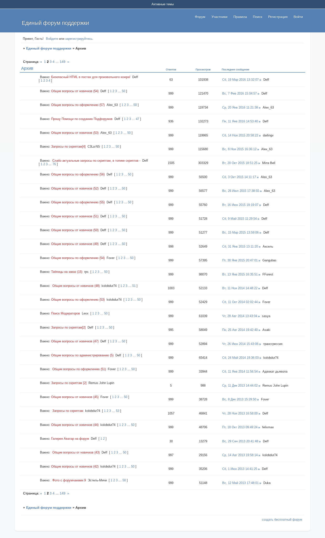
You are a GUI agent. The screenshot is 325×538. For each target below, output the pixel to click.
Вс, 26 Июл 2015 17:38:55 (240, 191)
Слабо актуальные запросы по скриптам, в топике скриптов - (96, 160)
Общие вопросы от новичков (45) (74, 397)
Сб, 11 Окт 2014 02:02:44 (240, 302)
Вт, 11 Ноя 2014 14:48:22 (239, 288)
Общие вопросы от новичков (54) (74, 91)
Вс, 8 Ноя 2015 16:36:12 (239, 149)
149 (62, 62)
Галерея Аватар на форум (70, 438)
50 (123, 91)
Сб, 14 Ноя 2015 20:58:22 (240, 135)
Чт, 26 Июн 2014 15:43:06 (240, 344)
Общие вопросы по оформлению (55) (78, 202)
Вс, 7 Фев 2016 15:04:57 (239, 93)
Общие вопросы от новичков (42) (74, 466)
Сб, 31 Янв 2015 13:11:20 (240, 246)
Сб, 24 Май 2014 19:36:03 (240, 357)
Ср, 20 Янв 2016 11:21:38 (240, 107)
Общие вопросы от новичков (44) (74, 425)
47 (137, 119)
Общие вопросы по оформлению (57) (78, 105)
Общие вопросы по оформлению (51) (79, 369)
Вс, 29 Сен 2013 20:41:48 (240, 441)
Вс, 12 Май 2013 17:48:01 (240, 483)
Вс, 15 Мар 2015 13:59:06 (240, 232)
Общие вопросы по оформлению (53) (78, 299)
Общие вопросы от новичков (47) (74, 341)
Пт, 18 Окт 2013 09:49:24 (239, 427)
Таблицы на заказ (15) (66, 272)
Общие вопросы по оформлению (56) (78, 174)
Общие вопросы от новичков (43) (76, 452)
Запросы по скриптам (67, 411)
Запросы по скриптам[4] (68, 146)
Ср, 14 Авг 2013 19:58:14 (240, 455)
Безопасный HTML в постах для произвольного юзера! (90, 77)
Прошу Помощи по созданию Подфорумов (82, 119)
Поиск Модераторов (65, 313)
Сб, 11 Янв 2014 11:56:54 (240, 371)
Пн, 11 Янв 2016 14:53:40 (240, 121)
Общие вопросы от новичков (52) (74, 188)
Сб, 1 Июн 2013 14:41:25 (239, 469)
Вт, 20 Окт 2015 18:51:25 (239, 163)
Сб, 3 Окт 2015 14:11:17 (239, 177)
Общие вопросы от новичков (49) (74, 244)
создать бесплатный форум (282, 519)
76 (54, 164)
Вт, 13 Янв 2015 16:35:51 (240, 274)
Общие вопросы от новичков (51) (74, 216)
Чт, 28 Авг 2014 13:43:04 (239, 316)
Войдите (52, 38)
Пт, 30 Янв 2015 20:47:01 (240, 260)
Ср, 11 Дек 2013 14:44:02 (240, 385)
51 (134, 286)
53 (117, 411)
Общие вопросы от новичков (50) (74, 230)
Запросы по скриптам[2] (68, 327)
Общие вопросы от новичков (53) (74, 132)
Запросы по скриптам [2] (69, 383)
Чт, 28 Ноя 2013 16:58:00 (240, 413)
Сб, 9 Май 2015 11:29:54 (239, 218)
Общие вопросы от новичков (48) (76, 286)
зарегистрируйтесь (78, 38)
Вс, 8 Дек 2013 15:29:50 (239, 399)
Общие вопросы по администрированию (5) (82, 355)
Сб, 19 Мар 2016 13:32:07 (240, 79)
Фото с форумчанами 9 (69, 480)
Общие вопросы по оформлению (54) (78, 258)
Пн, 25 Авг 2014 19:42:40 (240, 330)
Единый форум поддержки (48, 48)
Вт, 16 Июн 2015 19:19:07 (240, 205)
